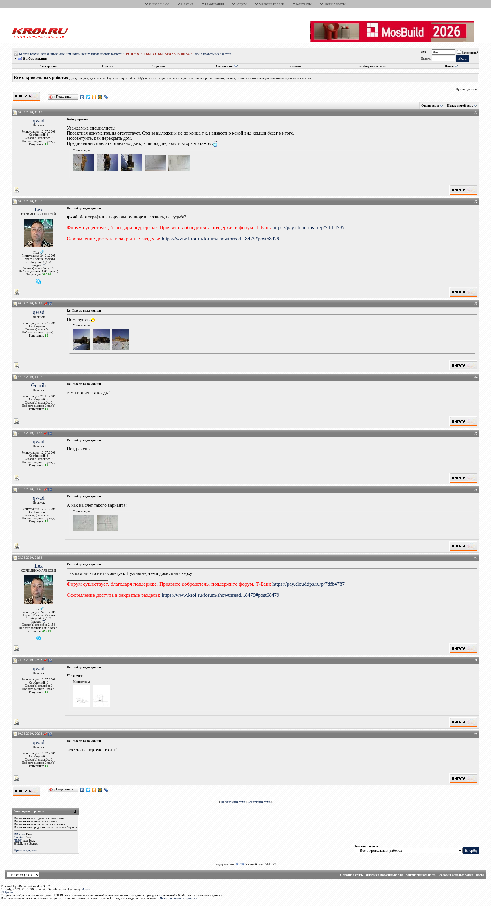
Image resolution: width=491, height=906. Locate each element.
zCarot (86, 889)
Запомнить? (470, 52)
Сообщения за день (372, 66)
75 (44, 265)
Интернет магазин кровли (384, 874)
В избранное (159, 4)
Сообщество (225, 66)
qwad (39, 121)
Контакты (304, 4)
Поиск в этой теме (460, 105)
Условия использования (456, 874)
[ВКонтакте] (82, 97)
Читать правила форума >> (178, 898)
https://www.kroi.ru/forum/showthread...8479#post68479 (220, 238)
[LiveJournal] (106, 97)
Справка (158, 66)
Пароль (426, 58)
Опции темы (430, 105)
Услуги (241, 4)
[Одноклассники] (94, 97)
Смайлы (19, 837)
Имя (423, 51)
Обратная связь (351, 874)
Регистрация (48, 66)
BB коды (19, 834)
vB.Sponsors (8, 892)
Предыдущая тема (233, 801)
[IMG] (18, 840)
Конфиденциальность (420, 874)
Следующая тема (259, 801)
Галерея (107, 66)
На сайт (187, 4)
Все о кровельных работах (213, 53)
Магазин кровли (271, 4)
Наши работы (335, 4)
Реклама (294, 66)
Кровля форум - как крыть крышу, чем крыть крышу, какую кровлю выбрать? (71, 53)
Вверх (480, 874)
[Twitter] (88, 97)
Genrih (38, 385)
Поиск (449, 66)
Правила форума (25, 850)
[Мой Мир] (100, 97)
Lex (38, 209)
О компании (214, 4)
